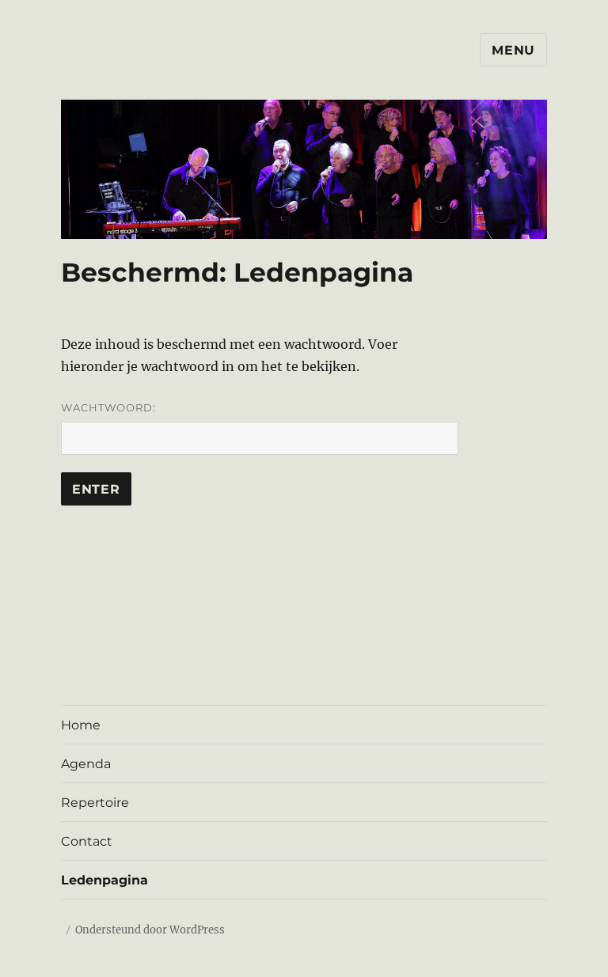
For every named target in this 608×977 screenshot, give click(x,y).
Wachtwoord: (108, 407)
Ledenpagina (104, 880)
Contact (86, 841)
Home (81, 725)
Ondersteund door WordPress (150, 930)
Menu (513, 50)
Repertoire (95, 802)
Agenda (86, 763)
